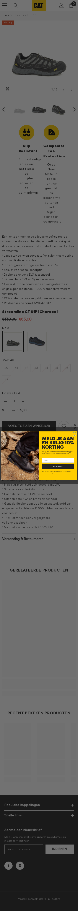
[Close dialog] (74, 434)
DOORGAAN (58, 466)
